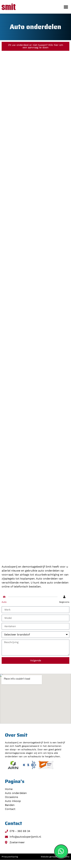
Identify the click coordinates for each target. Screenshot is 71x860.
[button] (65, 6)
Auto (4, 602)
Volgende (35, 660)
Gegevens (64, 602)
